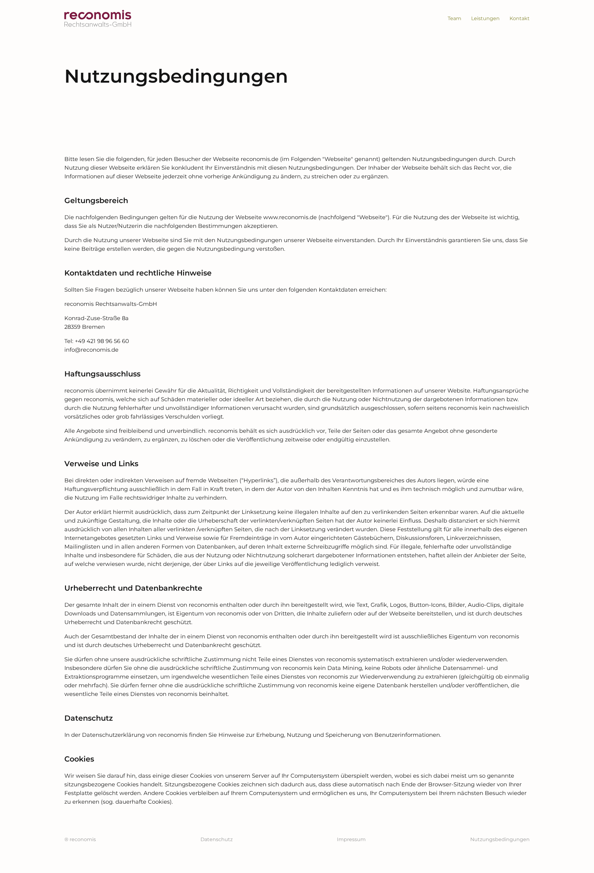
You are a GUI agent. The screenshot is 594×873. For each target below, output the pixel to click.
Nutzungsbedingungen (500, 839)
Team (454, 18)
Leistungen (485, 18)
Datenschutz (216, 839)
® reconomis (80, 839)
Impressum (351, 839)
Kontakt (520, 18)
